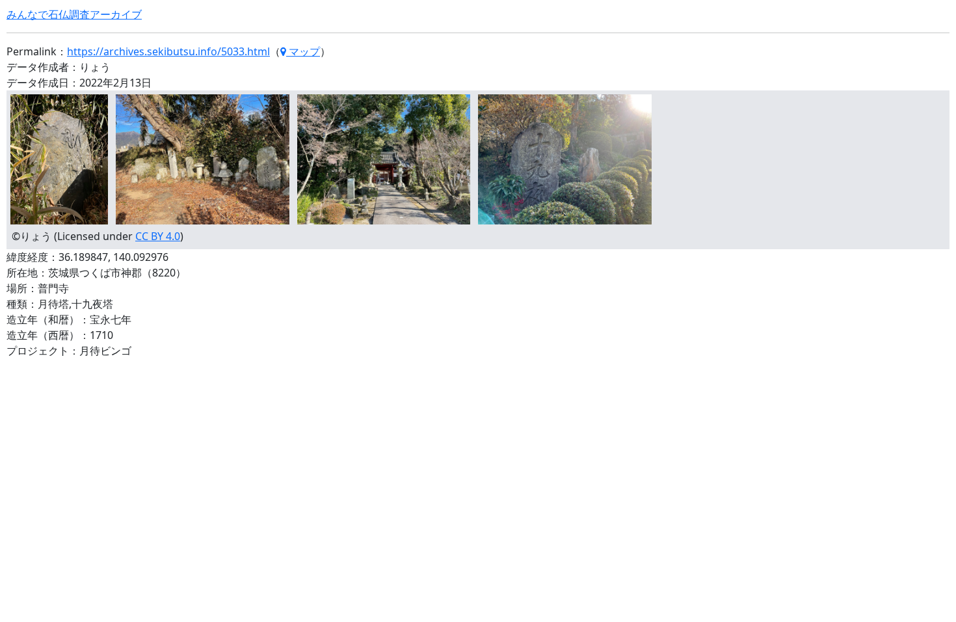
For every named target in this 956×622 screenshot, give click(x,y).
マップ (303, 51)
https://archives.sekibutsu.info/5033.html (168, 51)
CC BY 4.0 (157, 236)
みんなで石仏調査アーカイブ (74, 14)
